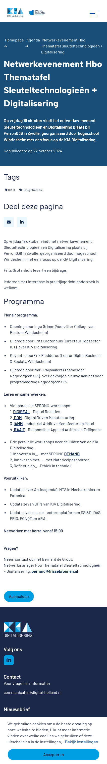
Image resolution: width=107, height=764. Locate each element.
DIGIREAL (21, 411)
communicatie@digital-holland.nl (32, 692)
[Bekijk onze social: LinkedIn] (9, 660)
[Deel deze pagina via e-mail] (9, 222)
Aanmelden (19, 596)
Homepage (14, 39)
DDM (17, 417)
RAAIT (19, 429)
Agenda (33, 39)
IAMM (18, 423)
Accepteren (53, 754)
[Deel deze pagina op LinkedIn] (22, 222)
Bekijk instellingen (81, 742)
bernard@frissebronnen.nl (55, 571)
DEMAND (72, 453)
